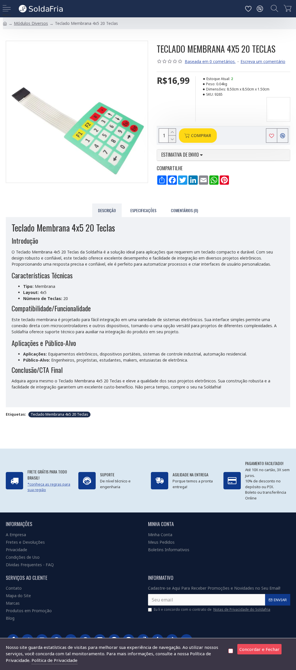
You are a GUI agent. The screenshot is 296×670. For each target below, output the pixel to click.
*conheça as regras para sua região (48, 487)
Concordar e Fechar (259, 649)
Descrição (107, 210)
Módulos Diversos (31, 23)
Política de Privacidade (54, 660)
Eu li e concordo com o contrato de (212, 609)
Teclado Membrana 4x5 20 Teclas (59, 414)
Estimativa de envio (180, 155)
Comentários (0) (184, 210)
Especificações (143, 210)
